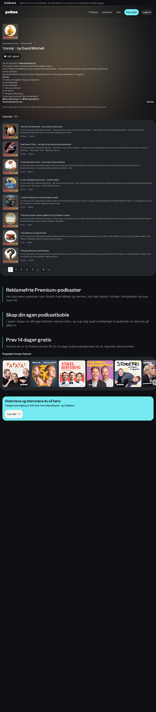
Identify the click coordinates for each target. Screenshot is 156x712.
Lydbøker (107, 12)
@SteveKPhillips (10, 99)
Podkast (93, 12)
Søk (118, 12)
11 (43, 269)
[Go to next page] (48, 269)
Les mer (101, 3)
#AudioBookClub (28, 63)
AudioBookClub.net (13, 102)
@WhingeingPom (31, 99)
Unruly (5, 77)
